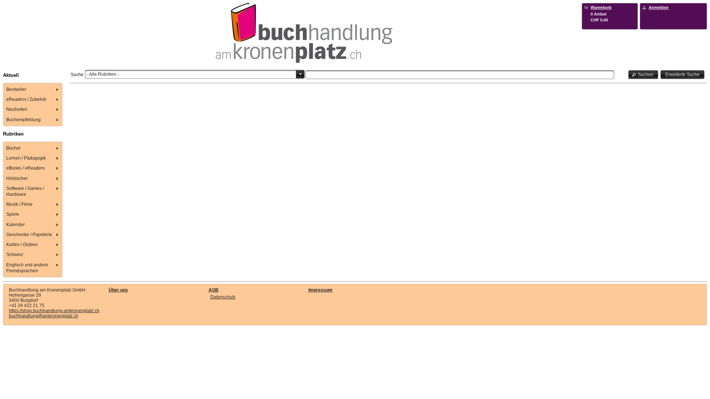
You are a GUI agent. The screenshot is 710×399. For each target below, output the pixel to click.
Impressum (320, 290)
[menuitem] (33, 89)
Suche (77, 74)
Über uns (118, 290)
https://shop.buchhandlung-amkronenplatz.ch (54, 310)
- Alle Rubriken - (103, 74)
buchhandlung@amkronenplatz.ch (43, 315)
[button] (643, 74)
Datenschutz (223, 297)
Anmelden (659, 7)
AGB (214, 290)
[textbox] (459, 74)
